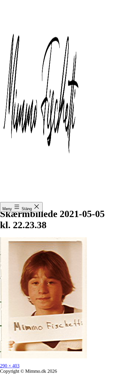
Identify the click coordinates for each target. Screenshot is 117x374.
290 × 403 (10, 365)
